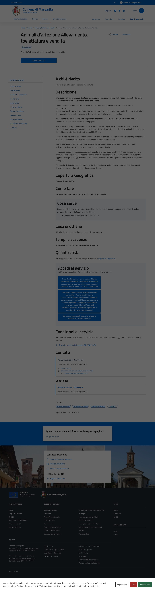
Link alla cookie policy (91, 586)
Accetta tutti (145, 584)
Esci (133, 584)
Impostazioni (122, 584)
